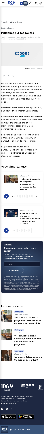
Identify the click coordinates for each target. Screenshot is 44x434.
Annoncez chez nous (8, 403)
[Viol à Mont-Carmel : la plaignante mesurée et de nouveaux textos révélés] (11, 179)
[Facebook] (3, 75)
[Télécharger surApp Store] (8, 417)
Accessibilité (20, 398)
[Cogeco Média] (27, 388)
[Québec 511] (40, 389)
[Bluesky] (7, 409)
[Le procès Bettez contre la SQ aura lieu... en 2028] (6, 355)
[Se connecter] (40, 3)
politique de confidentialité (29, 288)
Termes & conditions (8, 396)
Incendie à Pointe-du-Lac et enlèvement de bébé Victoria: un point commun (30, 218)
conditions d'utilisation (17, 289)
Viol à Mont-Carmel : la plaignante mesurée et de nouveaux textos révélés (30, 184)
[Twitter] (8, 75)
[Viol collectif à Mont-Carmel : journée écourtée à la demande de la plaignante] (6, 334)
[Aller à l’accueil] (11, 4)
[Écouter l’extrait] (6, 196)
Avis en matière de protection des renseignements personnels (17, 283)
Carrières (23, 401)
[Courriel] (13, 75)
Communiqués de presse (10, 401)
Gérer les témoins (7, 398)
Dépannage (30, 396)
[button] (10, 429)
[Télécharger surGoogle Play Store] (26, 417)
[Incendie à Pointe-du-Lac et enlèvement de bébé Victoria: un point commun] (11, 213)
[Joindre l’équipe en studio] (30, 3)
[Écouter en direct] (21, 3)
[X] (11, 409)
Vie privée (20, 396)
